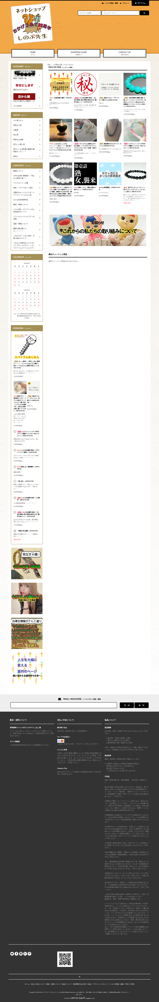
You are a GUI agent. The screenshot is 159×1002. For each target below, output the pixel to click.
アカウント (126, 3)
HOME (33, 53)
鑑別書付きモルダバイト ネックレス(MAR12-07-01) (110, 145)
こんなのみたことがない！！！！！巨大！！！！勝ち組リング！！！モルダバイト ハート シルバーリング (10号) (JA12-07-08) (60, 147)
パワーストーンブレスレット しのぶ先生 (53, 992)
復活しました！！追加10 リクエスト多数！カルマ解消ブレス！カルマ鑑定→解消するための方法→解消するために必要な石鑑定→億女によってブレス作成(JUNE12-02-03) (60, 192)
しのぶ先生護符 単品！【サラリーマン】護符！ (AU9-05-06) (28, 451)
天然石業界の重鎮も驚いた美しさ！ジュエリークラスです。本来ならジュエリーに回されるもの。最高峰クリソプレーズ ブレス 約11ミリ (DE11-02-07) (134, 102)
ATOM (132, 984)
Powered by (67, 998)
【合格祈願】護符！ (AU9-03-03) (60, 99)
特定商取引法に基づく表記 (82, 984)
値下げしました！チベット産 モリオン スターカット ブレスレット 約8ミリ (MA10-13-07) (134, 189)
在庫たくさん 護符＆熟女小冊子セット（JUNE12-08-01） (85, 188)
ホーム (27, 984)
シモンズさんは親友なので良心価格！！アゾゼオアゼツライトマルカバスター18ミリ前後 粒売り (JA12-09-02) (85, 147)
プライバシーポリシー (100, 984)
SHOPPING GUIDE (79, 53)
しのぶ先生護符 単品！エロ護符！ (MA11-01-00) (28, 499)
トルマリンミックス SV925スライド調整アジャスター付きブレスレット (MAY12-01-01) (134, 146)
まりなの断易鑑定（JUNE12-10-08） (109, 188)
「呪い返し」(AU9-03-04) (25, 481)
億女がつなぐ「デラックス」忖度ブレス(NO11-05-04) (109, 99)
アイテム (142, 3)
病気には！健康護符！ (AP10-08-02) (28, 468)
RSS (127, 984)
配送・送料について (53, 984)
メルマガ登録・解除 (111, 3)
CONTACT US (125, 53)
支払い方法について (38, 984)
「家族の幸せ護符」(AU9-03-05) (27, 531)
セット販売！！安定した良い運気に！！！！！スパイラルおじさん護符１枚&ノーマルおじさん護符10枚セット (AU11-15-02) (27, 365)
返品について (66, 984)
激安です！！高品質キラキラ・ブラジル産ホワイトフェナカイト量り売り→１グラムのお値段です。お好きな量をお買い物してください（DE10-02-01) (20, 403)
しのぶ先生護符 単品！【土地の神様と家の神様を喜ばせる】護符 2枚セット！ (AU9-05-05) (85, 100)
